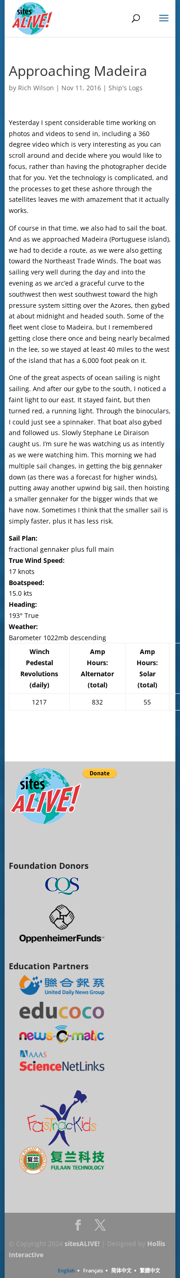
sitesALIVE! (82, 1243)
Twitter (100, 1228)
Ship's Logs (125, 87)
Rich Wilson (36, 87)
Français (93, 1270)
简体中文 (121, 1270)
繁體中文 (150, 1270)
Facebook (78, 1228)
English (66, 1270)
